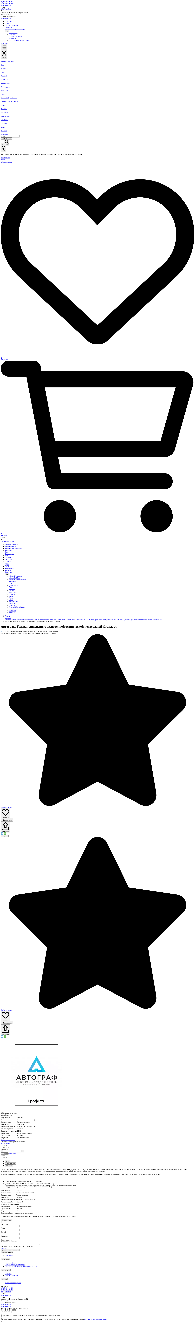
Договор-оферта (10, 1263)
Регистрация (5, 158)
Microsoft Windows (7, 61)
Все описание (5, 1143)
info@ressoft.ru (6, 5)
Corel (2, 65)
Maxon (3, 127)
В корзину (5, 836)
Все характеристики (8, 1140)
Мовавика (4, 134)
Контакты (8, 27)
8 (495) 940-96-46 (7, 2)
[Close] (1, 1222)
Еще (7, 31)
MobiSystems (5, 112)
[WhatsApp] (5, 833)
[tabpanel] (97, 1178)
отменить (4, 1248)
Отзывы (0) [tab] (9, 1165)
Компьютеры (5, 116)
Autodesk (4, 76)
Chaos (3, 94)
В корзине (12, 1153)
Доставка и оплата (11, 25)
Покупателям (6, 1270)
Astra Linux (5, 90)
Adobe (3, 105)
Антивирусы (5, 87)
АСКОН (4, 109)
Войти (3, 159)
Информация (6, 1259)
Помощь (4, 1279)
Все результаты (6, 138)
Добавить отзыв (6, 807)
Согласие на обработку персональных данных (21, 1266)
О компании (9, 21)
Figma (3, 72)
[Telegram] (2, 833)
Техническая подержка (13, 1283)
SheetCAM (4, 79)
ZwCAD (4, 131)
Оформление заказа (7, 541)
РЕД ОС (4, 68)
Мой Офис (4, 120)
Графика (4, 123)
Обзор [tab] (7, 1161)
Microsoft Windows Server (9, 101)
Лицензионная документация (15, 29)
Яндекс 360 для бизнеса (9, 98)
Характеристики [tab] (10, 1163)
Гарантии (8, 23)
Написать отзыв (6, 1220)
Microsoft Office (6, 83)
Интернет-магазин (7, 1252)
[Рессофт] (4, 43)
